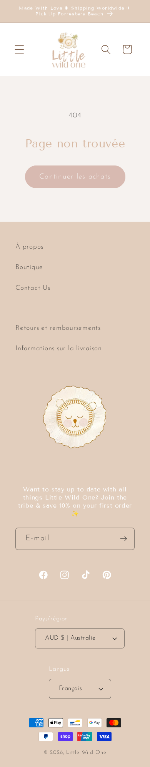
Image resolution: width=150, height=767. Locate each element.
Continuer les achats (75, 176)
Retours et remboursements (58, 328)
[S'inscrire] (123, 539)
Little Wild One (86, 752)
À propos (29, 247)
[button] (19, 49)
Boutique (29, 267)
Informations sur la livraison (58, 348)
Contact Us (32, 288)
